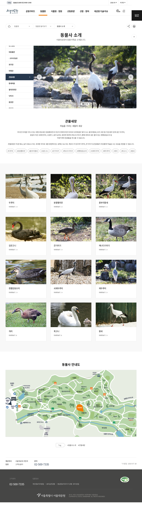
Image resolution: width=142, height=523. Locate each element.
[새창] (124, 482)
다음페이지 (133, 36)
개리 (10, 331)
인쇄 (133, 25)
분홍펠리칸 (58, 202)
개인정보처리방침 (38, 484)
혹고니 (56, 331)
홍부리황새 (103, 202)
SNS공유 (128, 26)
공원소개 (112, 3)
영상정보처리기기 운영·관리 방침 (68, 484)
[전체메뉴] (123, 11)
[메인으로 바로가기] (9, 26)
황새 (100, 331)
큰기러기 (57, 245)
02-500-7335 (16, 484)
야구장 (122, 3)
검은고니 (12, 245)
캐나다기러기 (104, 245)
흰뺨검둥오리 (14, 288)
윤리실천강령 (50, 484)
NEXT (130, 77)
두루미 (11, 202)
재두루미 (102, 288)
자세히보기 (12, 207)
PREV (39, 77)
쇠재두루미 (58, 288)
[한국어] (118, 10)
